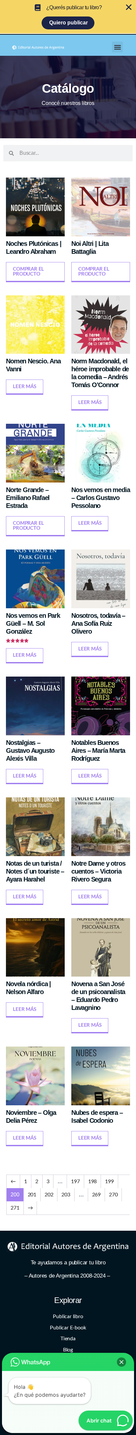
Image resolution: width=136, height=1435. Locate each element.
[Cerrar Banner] (129, 7)
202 (49, 1194)
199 (109, 1181)
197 (75, 1181)
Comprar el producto (28, 272)
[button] (117, 47)
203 (65, 1194)
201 (32, 1194)
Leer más (24, 386)
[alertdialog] (68, 16)
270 (113, 1194)
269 (96, 1194)
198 (92, 1181)
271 (15, 1208)
